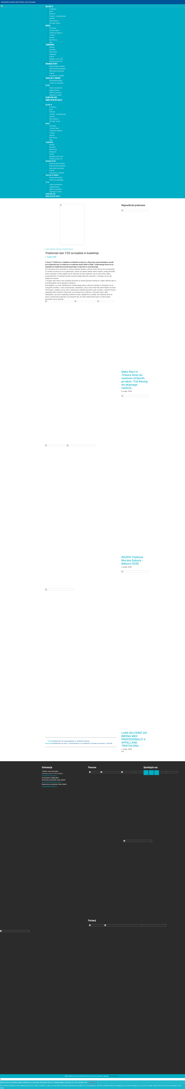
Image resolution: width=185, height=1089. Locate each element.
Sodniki (51, 18)
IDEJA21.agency (114, 1076)
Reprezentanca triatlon (57, 66)
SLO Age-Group (54, 23)
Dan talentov (51, 249)
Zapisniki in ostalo (55, 95)
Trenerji (52, 35)
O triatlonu (52, 9)
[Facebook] (175, 2)
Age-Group (53, 40)
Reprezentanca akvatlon (57, 68)
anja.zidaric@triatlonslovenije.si (51, 782)
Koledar (52, 47)
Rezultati (52, 49)
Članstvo (52, 14)
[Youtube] (156, 772)
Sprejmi (92, 1082)
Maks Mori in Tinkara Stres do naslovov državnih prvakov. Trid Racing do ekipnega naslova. (134, 379)
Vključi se (49, 6)
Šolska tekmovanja (55, 80)
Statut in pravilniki (55, 92)
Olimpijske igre (51, 97)
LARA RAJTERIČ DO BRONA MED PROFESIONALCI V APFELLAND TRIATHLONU (134, 739)
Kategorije (52, 54)
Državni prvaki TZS (55, 61)
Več (86, 1082)
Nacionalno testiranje (56, 71)
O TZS (47, 85)
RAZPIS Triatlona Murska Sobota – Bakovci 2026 (132, 560)
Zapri (2, 1088)
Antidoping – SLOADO (56, 76)
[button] (112, 102)
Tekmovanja (49, 44)
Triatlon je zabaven (55, 33)
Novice (47, 25)
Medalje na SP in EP (56, 59)
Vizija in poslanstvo (55, 88)
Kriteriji (51, 73)
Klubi (51, 11)
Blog (50, 42)
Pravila (51, 56)
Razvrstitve (53, 52)
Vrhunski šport (54, 30)
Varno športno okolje (53, 100)
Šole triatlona (53, 21)
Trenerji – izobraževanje (57, 16)
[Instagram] (181, 2)
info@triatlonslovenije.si (49, 775)
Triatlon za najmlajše (56, 83)
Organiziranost (54, 90)
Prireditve (52, 28)
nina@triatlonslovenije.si (49, 786)
